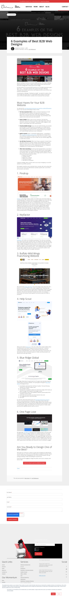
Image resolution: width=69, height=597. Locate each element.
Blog (3, 580)
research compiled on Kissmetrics (29, 134)
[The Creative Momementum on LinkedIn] (66, 574)
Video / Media (24, 573)
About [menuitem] (41, 7)
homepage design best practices (42, 399)
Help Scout (28, 346)
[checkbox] (46, 549)
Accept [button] (53, 593)
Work (3, 568)
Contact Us (4, 572)
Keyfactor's (19, 240)
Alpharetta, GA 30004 (43, 566)
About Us (4, 570)
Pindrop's (19, 198)
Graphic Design (24, 572)
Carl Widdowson (32, 49)
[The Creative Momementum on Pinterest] (66, 577)
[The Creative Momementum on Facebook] (66, 566)
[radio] (46, 549)
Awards (3, 582)
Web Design (27, 478)
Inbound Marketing (25, 577)
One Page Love (27, 432)
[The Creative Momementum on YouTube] (66, 571)
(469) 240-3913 (42, 575)
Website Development (25, 564)
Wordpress (23, 568)
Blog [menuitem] (47, 7)
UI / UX (22, 566)
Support (3, 573)
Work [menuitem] (36, 7)
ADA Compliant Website (26, 583)
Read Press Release (45, 1)
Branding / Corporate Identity (27, 570)
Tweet (18, 468)
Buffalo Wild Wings (28, 286)
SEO (21, 575)
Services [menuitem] (29, 7)
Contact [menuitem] (65, 7)
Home (3, 564)
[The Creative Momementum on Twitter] (66, 569)
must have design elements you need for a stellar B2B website (37, 108)
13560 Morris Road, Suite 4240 (45, 565)
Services (4, 566)
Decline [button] (59, 593)
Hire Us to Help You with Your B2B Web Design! (34, 463)
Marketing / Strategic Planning (27, 581)
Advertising (23, 579)
